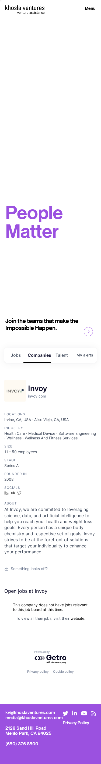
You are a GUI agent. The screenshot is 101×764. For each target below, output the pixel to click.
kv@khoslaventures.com (30, 712)
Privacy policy (38, 671)
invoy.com (37, 396)
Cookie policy (63, 671)
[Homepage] (24, 7)
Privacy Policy (76, 723)
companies (39, 355)
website (77, 618)
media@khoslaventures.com (34, 717)
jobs (16, 355)
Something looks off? (29, 568)
